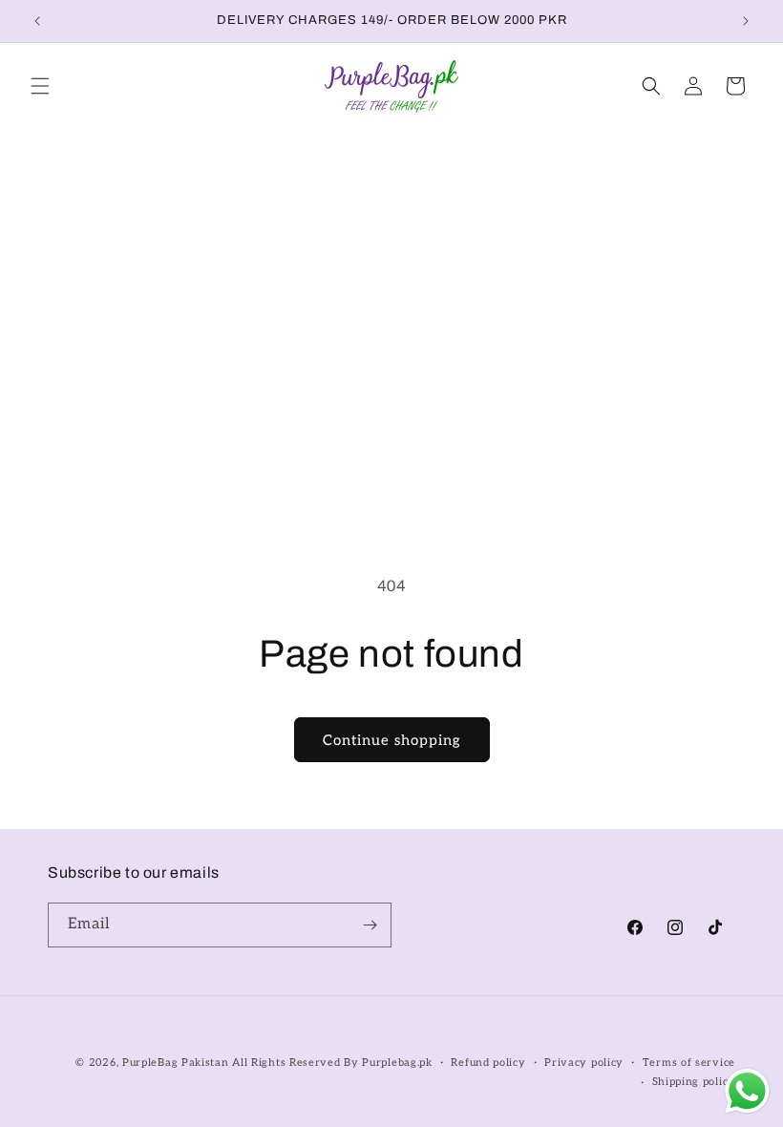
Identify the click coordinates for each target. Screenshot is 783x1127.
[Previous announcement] (37, 21)
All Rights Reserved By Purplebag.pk (332, 1062)
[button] (40, 86)
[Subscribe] (370, 925)
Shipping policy (694, 1081)
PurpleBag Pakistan (175, 1062)
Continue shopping (392, 740)
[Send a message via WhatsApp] (747, 1091)
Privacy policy (584, 1062)
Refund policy (488, 1062)
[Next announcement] (746, 21)
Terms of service (689, 1062)
